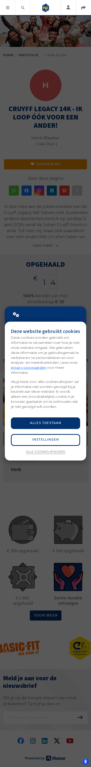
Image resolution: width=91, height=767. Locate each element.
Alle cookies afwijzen (45, 451)
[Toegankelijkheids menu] (85, 761)
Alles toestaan (45, 423)
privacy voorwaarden (28, 367)
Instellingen (45, 440)
